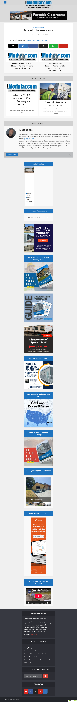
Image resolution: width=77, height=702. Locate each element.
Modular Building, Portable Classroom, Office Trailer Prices (37, 661)
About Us (34, 634)
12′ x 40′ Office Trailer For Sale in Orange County (29, 183)
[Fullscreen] (48, 603)
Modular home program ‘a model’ (37, 40)
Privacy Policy (28, 648)
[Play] (29, 603)
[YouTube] (26, 691)
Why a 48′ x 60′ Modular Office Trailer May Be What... (22, 100)
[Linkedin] (45, 691)
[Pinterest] (40, 691)
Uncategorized (38, 27)
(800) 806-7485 (29, 139)
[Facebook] (30, 691)
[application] (38, 596)
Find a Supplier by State (31, 651)
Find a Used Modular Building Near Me (35, 654)
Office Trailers (28, 194)
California (29, 201)
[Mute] (45, 603)
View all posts (12, 155)
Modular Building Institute (31, 657)
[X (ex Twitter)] (35, 691)
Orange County (28, 198)
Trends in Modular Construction (55, 104)
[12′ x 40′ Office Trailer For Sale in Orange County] (29, 169)
